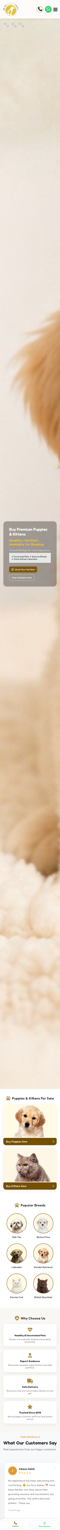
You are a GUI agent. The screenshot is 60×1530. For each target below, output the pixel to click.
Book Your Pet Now (25, 569)
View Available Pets (22, 577)
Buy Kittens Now (16, 1186)
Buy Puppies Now (16, 1141)
